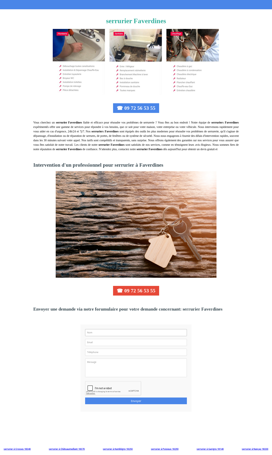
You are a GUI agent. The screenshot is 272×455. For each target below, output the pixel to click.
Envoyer (136, 401)
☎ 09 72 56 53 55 (136, 108)
